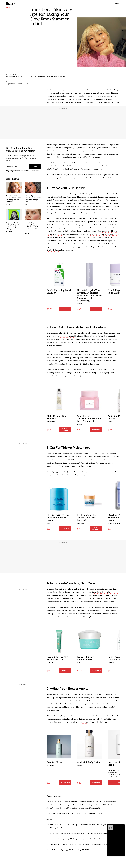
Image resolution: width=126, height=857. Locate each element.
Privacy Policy (11, 171)
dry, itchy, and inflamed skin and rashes (66, 598)
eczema (104, 595)
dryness (81, 147)
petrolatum (91, 237)
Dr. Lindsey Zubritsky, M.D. (73, 357)
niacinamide (63, 613)
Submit (35, 166)
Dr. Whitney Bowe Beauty (56, 828)
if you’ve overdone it (65, 342)
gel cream (84, 453)
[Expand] (109, 826)
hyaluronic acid (107, 231)
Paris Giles (10, 73)
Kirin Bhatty (51, 154)
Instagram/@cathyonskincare (125, 42)
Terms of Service (35, 170)
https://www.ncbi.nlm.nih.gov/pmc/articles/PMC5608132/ (78, 808)
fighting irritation (53, 250)
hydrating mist (95, 453)
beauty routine (93, 90)
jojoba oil (100, 237)
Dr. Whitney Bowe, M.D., (103, 221)
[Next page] (118, 316)
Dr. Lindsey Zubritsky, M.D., (58, 839)
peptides (98, 613)
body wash (100, 716)
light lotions (73, 460)
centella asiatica (75, 613)
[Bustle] (11, 3)
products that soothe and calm (106, 592)
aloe (92, 613)
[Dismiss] (122, 826)
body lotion (84, 722)
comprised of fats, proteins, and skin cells (67, 203)
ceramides (113, 472)
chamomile (106, 613)
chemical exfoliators (66, 336)
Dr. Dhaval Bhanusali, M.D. (80, 354)
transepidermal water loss (93, 218)
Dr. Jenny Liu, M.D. (81, 595)
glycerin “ (53, 475)
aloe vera (58, 234)
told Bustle (69, 154)
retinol (63, 339)
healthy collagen (89, 247)
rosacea (91, 598)
